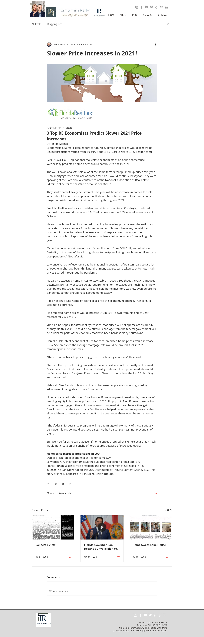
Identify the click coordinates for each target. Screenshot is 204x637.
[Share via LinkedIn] (62, 483)
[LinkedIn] (166, 7)
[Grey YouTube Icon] (147, 7)
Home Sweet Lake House (149, 545)
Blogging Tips (54, 24)
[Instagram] (137, 7)
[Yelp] (156, 7)
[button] (124, 14)
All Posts (36, 24)
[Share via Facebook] (48, 483)
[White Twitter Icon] (150, 615)
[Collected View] (53, 527)
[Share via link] (70, 483)
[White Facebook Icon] (140, 615)
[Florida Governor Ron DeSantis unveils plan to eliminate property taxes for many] (102, 527)
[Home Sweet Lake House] (150, 527)
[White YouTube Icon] (145, 615)
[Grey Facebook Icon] (142, 7)
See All (168, 509)
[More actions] (155, 44)
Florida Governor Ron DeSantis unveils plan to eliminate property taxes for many (101, 547)
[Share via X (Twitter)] (55, 483)
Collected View (45, 545)
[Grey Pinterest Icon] (161, 7)
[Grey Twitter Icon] (152, 7)
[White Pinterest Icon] (160, 615)
